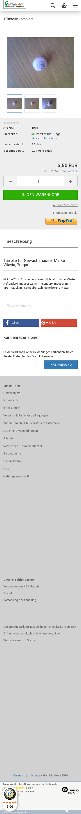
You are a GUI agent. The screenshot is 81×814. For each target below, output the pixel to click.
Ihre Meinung (61, 364)
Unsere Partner (12, 461)
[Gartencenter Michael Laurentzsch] (14, 5)
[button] (21, 323)
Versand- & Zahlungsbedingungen (25, 415)
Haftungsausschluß (16, 476)
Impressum (10, 400)
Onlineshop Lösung (26, 775)
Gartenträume (12, 453)
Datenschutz (11, 393)
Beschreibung (19, 241)
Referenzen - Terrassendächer (22, 446)
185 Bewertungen (13, 812)
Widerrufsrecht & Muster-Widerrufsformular (31, 423)
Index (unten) (11, 407)
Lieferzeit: (10, 134)
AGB (6, 468)
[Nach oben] (68, 807)
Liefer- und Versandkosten (20, 430)
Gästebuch (10, 438)
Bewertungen (19, 306)
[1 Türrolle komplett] (40, 59)
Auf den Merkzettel (65, 205)
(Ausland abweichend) (45, 138)
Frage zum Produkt (65, 212)
